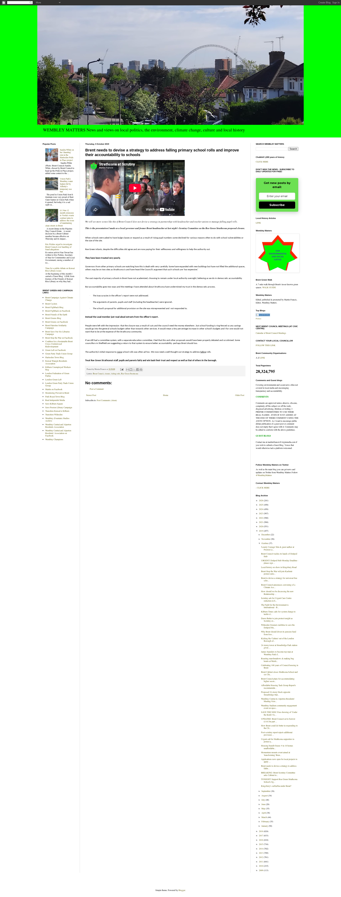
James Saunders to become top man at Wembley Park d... (277, 653)
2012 (261, 857)
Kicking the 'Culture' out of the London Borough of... (277, 639)
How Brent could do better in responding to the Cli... (279, 726)
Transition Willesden (54, 414)
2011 (261, 861)
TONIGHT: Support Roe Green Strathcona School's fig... (279, 780)
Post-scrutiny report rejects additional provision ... (276, 733)
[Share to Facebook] (137, 369)
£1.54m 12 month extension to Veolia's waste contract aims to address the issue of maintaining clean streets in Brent (59, 218)
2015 (261, 844)
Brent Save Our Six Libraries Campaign (57, 332)
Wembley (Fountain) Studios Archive (57, 419)
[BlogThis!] (131, 369)
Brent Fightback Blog (54, 307)
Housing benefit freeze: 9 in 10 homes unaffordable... (277, 746)
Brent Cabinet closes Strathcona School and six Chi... (279, 673)
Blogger (181, 890)
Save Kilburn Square (54, 403)
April (263, 812)
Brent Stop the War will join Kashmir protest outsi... (276, 572)
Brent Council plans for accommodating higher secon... (277, 680)
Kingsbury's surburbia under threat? (276, 785)
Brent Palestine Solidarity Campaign (56, 326)
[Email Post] (121, 369)
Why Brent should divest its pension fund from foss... (278, 632)
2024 (261, 509)
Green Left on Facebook (55, 350)
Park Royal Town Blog (55, 396)
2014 (261, 848)
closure (107, 373)
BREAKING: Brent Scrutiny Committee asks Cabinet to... (278, 773)
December (265, 534)
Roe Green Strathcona (129, 373)
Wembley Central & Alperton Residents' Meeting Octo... (278, 700)
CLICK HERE (262, 161)
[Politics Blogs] (263, 315)
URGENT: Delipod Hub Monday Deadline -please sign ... (279, 561)
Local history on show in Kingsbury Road (279, 567)
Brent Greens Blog (53, 318)
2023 (261, 513)
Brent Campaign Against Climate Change (59, 298)
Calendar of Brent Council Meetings (271, 332)
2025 (261, 504)
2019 (261, 530)
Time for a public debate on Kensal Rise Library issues (60, 269)
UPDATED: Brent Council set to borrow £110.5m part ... (278, 720)
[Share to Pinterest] (141, 369)
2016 (261, 839)
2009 (261, 870)
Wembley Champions (54, 439)
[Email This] (127, 369)
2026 (261, 500)
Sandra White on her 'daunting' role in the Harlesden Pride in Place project (67, 154)
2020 (261, 526)
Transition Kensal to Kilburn (57, 410)
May (263, 808)
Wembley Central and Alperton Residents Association (58, 425)
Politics (258, 318)
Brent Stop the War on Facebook (59, 337)
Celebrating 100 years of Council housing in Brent (279, 666)
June (263, 804)
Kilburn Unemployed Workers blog (58, 368)
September (266, 791)
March (264, 817)
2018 (261, 831)
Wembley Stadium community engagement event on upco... (279, 706)
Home (165, 395)
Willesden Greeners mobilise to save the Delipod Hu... (278, 626)
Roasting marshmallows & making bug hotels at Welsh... (277, 659)
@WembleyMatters (264, 475)
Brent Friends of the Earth (56, 314)
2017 (261, 835)
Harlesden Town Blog (54, 357)
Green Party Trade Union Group (58, 353)
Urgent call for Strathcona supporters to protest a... (277, 740)
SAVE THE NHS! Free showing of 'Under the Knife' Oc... (279, 713)
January (265, 825)
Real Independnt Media (55, 400)
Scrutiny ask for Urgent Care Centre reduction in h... (276, 599)
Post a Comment (97, 388)
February (265, 821)
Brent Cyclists (51, 303)
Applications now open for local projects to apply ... (279, 760)
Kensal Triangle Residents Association (56, 362)
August (264, 795)
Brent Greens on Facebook (56, 321)
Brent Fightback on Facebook (57, 310)
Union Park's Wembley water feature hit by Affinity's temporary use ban (66, 185)
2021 (261, 522)
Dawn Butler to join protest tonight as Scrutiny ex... (277, 619)
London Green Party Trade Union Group (59, 384)
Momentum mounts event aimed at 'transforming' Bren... (275, 753)
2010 (261, 865)
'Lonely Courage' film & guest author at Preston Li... (277, 548)
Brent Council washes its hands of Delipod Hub (279, 555)
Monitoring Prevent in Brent (57, 392)
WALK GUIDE (269, 287)
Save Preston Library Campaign (58, 407)
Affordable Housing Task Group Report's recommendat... (278, 686)
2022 (261, 517)
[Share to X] (134, 369)
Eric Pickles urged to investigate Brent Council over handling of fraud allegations (58, 247)
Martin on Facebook (53, 389)
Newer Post (91, 395)
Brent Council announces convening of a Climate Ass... (278, 586)
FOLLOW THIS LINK (265, 345)
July (263, 799)
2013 (261, 852)
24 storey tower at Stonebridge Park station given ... (279, 646)
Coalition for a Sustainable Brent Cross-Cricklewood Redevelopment (59, 344)
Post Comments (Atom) (107, 400)
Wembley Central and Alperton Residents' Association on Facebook (58, 433)
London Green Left (53, 379)
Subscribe (277, 205)
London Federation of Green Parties (57, 374)
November (266, 538)
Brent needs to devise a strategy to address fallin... (279, 767)
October (265, 543)
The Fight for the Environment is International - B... (275, 606)
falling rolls (115, 373)
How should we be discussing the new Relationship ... (277, 592)
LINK (258, 222)
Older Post (239, 395)
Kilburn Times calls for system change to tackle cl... (278, 612)
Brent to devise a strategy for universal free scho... (279, 579)
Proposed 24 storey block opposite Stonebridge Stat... (275, 693)
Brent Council (98, 373)
